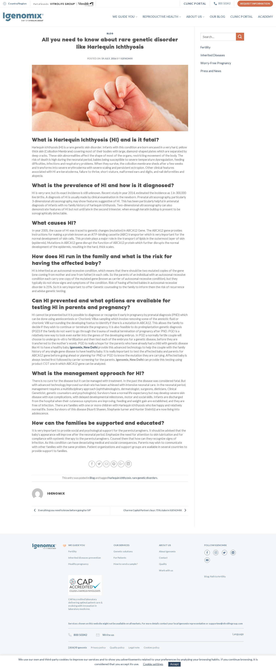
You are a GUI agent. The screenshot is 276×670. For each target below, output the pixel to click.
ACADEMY (265, 16)
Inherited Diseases (212, 55)
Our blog (217, 16)
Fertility (205, 47)
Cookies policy (151, 647)
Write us (107, 634)
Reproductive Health (160, 16)
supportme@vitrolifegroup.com (226, 623)
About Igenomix (167, 551)
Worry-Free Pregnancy (215, 63)
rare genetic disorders (144, 477)
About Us (194, 16)
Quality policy (117, 647)
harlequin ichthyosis (120, 477)
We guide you (124, 16)
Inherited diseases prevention (84, 557)
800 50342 (79, 634)
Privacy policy (98, 647)
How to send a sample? (126, 564)
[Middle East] (23, 17)
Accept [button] (174, 664)
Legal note (134, 647)
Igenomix (126, 58)
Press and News (210, 71)
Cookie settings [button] (153, 664)
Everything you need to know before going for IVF (64, 510)
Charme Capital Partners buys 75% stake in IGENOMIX (152, 510)
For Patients (120, 557)
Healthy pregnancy (78, 564)
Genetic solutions (123, 551)
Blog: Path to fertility (215, 576)
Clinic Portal (241, 16)
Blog (110, 33)
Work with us (166, 570)
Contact (163, 557)
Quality (163, 564)
